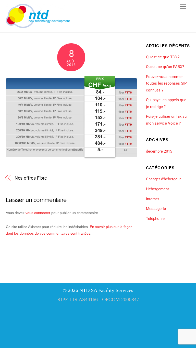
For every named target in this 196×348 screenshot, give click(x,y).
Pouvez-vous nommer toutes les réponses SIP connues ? (166, 83)
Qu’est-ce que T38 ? (162, 57)
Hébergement (157, 189)
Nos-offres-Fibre (31, 178)
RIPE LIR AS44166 (77, 299)
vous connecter (38, 213)
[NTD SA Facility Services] (38, 26)
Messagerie (156, 208)
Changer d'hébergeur (163, 179)
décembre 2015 (159, 151)
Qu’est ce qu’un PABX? (165, 66)
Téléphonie (155, 218)
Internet (152, 199)
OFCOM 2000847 (120, 299)
